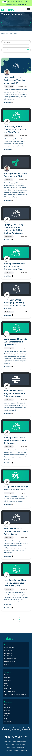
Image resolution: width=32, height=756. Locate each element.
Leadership (7, 677)
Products (7, 645)
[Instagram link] (19, 737)
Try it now (21, 4)
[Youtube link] (16, 737)
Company (7, 672)
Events (6, 686)
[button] (16, 42)
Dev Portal (7, 710)
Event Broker (8, 653)
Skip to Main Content (8, 6)
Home (3, 33)
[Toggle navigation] (28, 9)
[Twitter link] (13, 737)
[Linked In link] (9, 737)
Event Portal (8, 656)
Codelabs (7, 713)
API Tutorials (8, 707)
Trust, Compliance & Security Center (15, 694)
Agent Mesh (8, 650)
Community (8, 721)
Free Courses (8, 716)
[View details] (7, 9)
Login (26, 729)
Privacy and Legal (9, 691)
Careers (6, 675)
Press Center (8, 688)
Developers (8, 702)
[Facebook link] (6, 737)
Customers (7, 680)
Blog (7, 33)
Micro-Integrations (10, 659)
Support (6, 729)
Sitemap (25, 750)
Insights (6, 664)
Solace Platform (9, 647)
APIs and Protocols (10, 661)
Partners (6, 683)
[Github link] (22, 737)
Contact (16, 729)
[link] (19, 619)
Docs (5, 705)
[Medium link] (26, 737)
